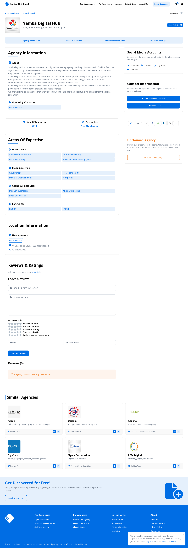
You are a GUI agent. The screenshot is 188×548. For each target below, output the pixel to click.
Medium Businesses (18, 190)
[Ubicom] (74, 412)
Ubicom (72, 420)
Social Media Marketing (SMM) (77, 159)
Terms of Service (169, 541)
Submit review (18, 353)
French (66, 208)
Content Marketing (72, 154)
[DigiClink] (14, 446)
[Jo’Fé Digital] (134, 446)
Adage (11, 420)
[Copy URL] (146, 123)
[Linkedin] (164, 123)
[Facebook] (152, 123)
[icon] (6, 13)
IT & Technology (71, 172)
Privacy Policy (149, 541)
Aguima (132, 420)
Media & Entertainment (20, 177)
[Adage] (14, 412)
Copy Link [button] (36, 272)
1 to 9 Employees (89, 126)
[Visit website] (58, 431)
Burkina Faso (15, 107)
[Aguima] (134, 412)
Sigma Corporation (79, 455)
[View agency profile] (54, 431)
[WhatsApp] (158, 123)
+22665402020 (19, 249)
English (12, 208)
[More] (176, 123)
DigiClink (13, 455)
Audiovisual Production (20, 154)
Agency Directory (14, 13)
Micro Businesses (71, 190)
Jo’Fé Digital (135, 455)
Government (15, 172)
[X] (170, 123)
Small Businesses (17, 195)
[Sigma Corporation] (74, 446)
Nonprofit (68, 177)
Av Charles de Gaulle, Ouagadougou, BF (31, 245)
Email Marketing (17, 159)
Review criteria (15, 320)
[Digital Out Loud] (9, 518)
